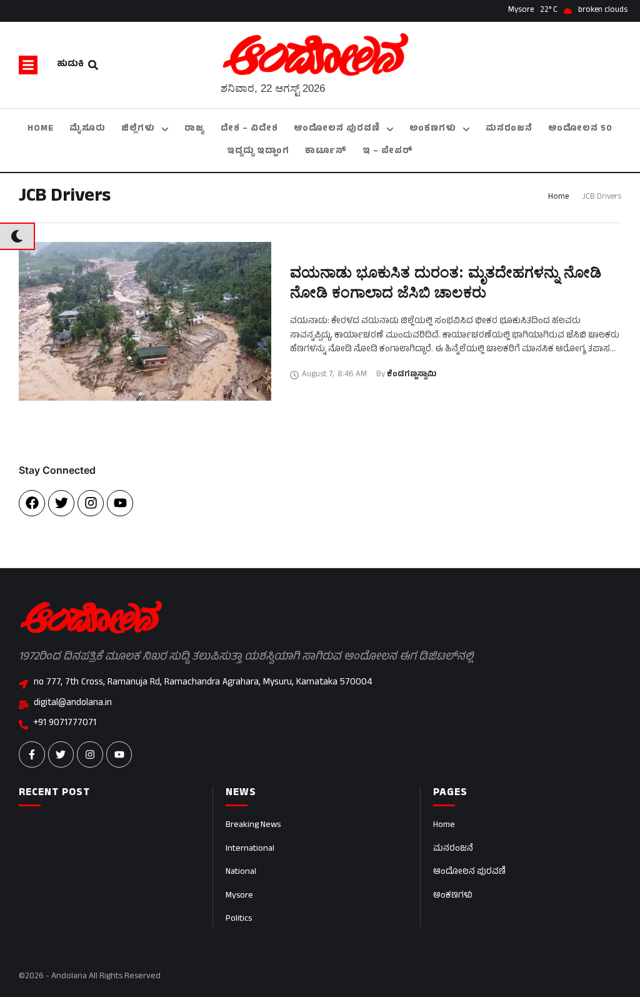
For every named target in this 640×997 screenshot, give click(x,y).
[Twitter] (61, 503)
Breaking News (253, 825)
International (250, 849)
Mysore (239, 896)
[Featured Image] (145, 321)
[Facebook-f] (32, 754)
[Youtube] (120, 503)
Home (558, 198)
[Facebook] (32, 503)
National (241, 872)
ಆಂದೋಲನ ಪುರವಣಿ (469, 872)
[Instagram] (91, 503)
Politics (239, 919)
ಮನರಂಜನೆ (453, 849)
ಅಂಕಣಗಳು (452, 896)
